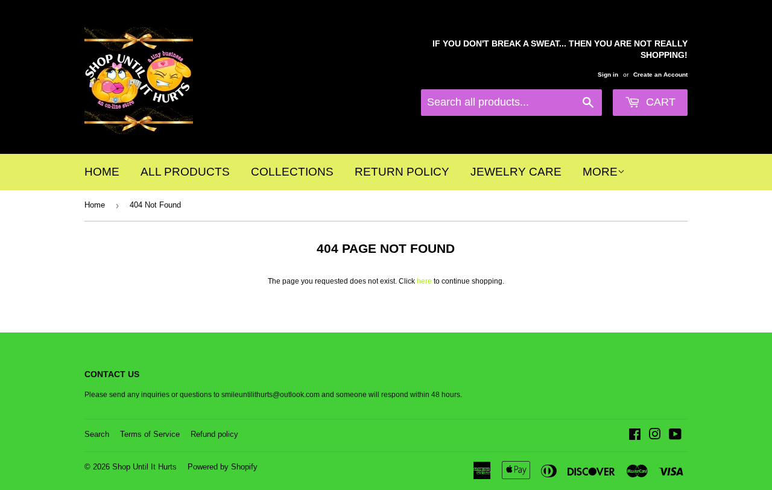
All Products (185, 171)
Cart (659, 102)
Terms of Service (150, 434)
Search (96, 434)
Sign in (608, 74)
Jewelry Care (516, 171)
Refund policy (214, 434)
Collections (292, 171)
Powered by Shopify (223, 466)
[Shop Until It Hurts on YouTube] (675, 436)
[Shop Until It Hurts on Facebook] (634, 436)
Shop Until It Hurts (144, 466)
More (600, 171)
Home (101, 171)
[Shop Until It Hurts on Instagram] (655, 436)
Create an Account (660, 74)
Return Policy (402, 171)
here (424, 281)
